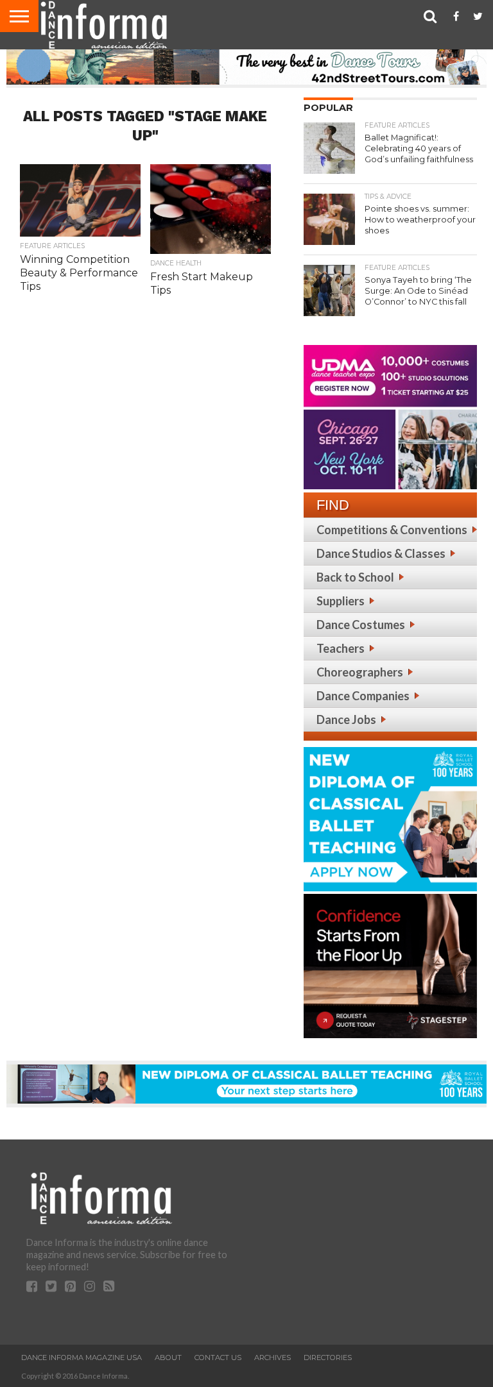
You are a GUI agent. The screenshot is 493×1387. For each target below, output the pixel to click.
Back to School (355, 577)
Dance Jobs (346, 719)
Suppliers (340, 601)
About (168, 1357)
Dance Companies (363, 696)
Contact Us (218, 1357)
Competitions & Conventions (391, 530)
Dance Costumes (360, 625)
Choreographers (359, 672)
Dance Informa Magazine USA (81, 1357)
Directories (328, 1357)
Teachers (340, 648)
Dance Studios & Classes (380, 553)
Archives (272, 1357)
